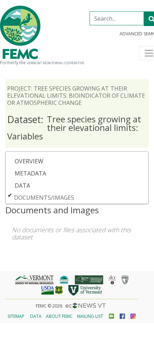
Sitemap (16, 316)
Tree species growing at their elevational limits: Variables (74, 127)
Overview (29, 161)
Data (22, 185)
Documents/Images (44, 198)
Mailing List (90, 316)
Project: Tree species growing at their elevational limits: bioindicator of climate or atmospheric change (76, 96)
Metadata (30, 173)
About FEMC (59, 316)
